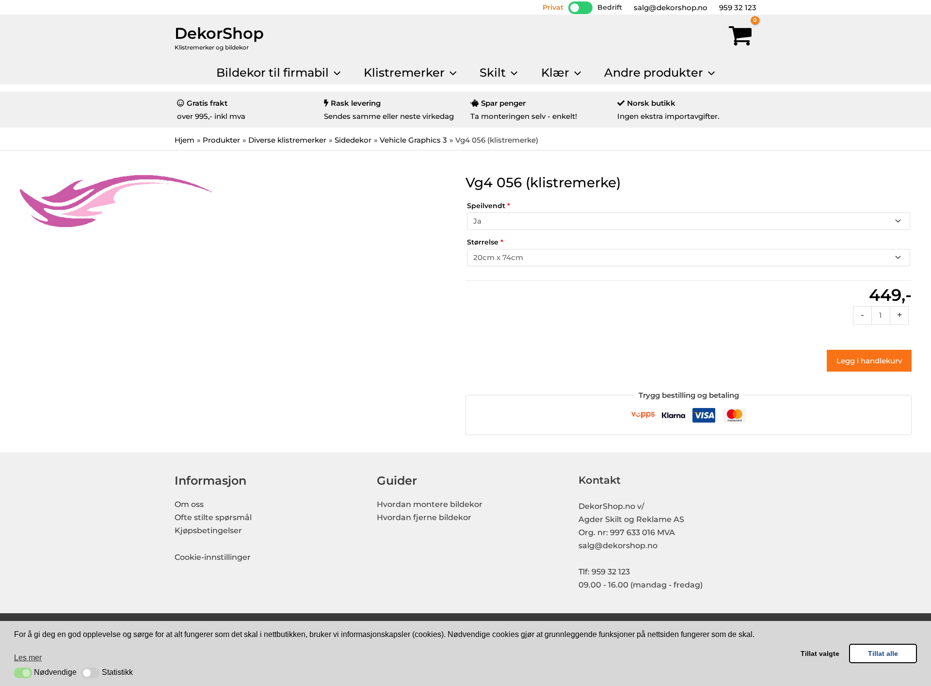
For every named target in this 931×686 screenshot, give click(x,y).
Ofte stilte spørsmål (213, 517)
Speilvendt (488, 206)
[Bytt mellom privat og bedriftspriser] (580, 7)
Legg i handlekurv (869, 360)
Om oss (189, 504)
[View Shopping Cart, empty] (740, 38)
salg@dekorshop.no (669, 7)
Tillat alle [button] (883, 653)
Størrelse (485, 242)
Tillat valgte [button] (820, 653)
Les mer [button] (28, 657)
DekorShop (219, 33)
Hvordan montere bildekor (429, 504)
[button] (23, 673)
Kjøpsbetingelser (208, 530)
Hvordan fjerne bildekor (424, 517)
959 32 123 (736, 7)
